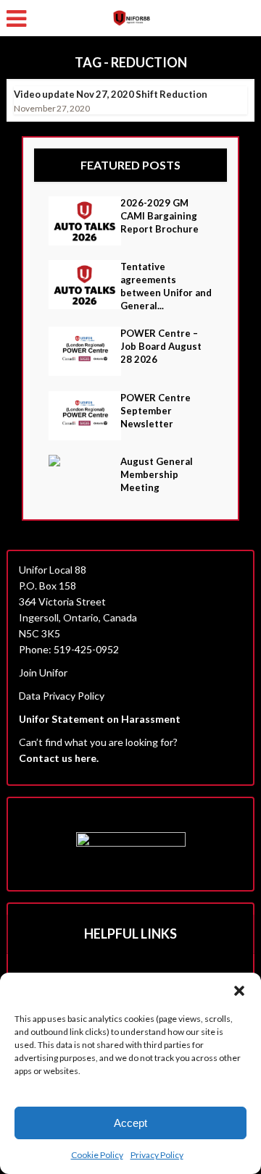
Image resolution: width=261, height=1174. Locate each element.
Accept (130, 1123)
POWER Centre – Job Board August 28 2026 (161, 346)
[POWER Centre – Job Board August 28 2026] (84, 351)
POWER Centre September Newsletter (155, 410)
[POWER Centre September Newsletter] (84, 415)
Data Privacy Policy (61, 695)
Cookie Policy (97, 1154)
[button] (239, 991)
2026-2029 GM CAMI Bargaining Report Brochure (159, 216)
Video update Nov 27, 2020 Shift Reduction (110, 94)
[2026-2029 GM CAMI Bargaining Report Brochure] (84, 221)
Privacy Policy (156, 1154)
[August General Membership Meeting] (84, 460)
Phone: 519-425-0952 (69, 649)
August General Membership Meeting (156, 474)
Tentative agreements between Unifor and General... (166, 286)
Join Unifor (43, 672)
